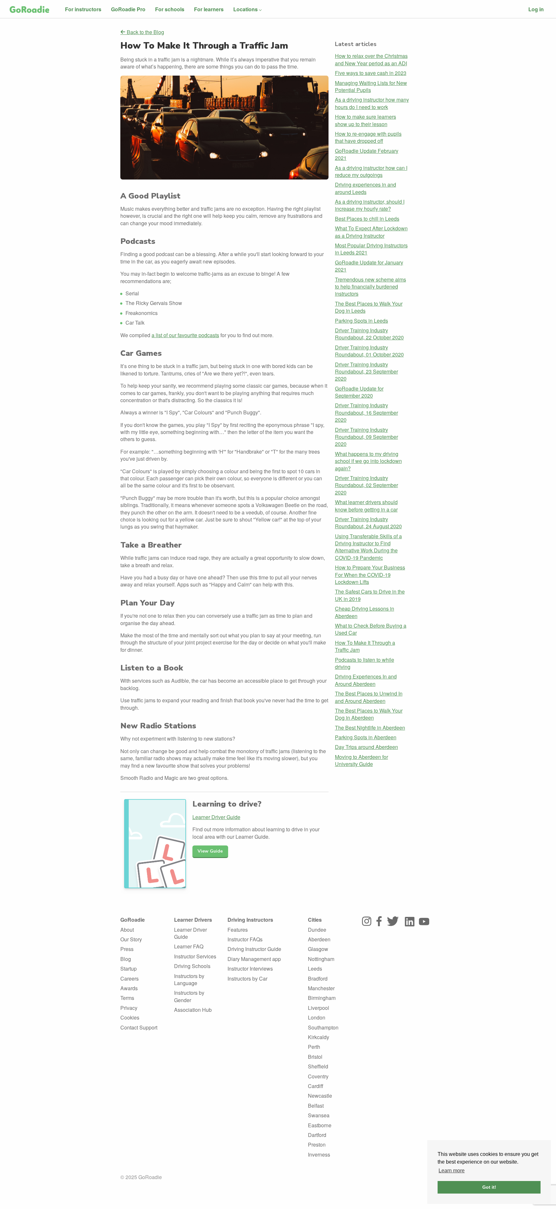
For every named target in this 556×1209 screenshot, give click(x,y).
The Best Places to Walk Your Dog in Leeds (369, 307)
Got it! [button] (489, 1187)
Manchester (321, 988)
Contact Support (138, 1027)
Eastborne (319, 1125)
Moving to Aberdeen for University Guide (361, 760)
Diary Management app (254, 959)
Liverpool (318, 1007)
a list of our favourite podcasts (185, 335)
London (316, 1017)
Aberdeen (319, 939)
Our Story (131, 939)
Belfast (316, 1105)
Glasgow (318, 949)
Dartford (317, 1135)
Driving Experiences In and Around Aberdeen (366, 680)
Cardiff (315, 1086)
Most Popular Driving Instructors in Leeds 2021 (371, 249)
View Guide (210, 851)
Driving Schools (192, 966)
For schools (169, 9)
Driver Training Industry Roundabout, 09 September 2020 (366, 437)
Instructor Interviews (250, 968)
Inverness (319, 1154)
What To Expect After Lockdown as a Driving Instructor (371, 232)
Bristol (315, 1056)
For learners (209, 9)
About (127, 929)
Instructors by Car (247, 978)
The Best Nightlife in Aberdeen (370, 727)
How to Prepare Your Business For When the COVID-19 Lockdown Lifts (370, 575)
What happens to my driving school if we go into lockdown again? (368, 461)
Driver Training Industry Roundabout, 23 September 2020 (366, 372)
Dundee (317, 929)
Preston (317, 1144)
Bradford (318, 978)
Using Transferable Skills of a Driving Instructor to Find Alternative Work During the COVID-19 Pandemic (368, 546)
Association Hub (193, 1009)
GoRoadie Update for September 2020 (359, 392)
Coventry (318, 1076)
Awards (129, 988)
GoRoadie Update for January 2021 (369, 266)
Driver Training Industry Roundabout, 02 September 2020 (366, 485)
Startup (128, 968)
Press (127, 949)
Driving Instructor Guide (254, 949)
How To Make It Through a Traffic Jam (365, 646)
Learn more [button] (452, 1170)
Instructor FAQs (245, 939)
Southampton (323, 1027)
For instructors (83, 9)
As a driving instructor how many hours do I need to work (372, 103)
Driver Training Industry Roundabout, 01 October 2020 (369, 351)
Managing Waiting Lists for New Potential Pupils (371, 86)
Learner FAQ (188, 946)
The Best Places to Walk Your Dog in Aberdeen (369, 714)
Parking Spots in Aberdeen (365, 737)
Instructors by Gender (189, 996)
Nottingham (321, 959)
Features (237, 929)
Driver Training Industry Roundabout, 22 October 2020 (369, 334)
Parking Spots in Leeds (361, 320)
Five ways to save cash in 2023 (370, 73)
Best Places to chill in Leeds (367, 218)
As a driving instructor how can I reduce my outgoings (371, 171)
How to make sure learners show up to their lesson (365, 120)
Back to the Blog (144, 32)
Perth (314, 1046)
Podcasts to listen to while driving (364, 663)
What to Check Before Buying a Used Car (370, 629)
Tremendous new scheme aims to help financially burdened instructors (370, 287)
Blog (125, 959)
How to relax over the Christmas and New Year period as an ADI (371, 59)
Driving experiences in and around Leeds (365, 188)
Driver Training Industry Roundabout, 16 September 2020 (366, 412)
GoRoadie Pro (128, 9)
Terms (127, 997)
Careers (129, 978)
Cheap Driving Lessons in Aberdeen (364, 612)
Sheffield (318, 1066)
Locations (245, 9)
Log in (536, 9)
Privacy (128, 1007)
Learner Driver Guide (216, 817)
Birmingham (322, 997)
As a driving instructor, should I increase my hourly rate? (369, 205)
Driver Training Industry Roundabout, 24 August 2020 (368, 522)
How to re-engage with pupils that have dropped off (368, 137)
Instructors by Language (189, 979)
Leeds (315, 968)
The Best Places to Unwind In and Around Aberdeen (369, 697)
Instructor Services (195, 956)
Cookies (129, 1017)
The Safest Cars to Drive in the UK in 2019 (370, 595)
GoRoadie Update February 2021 (366, 154)
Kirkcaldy (318, 1037)
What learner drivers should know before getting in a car (366, 505)
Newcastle (320, 1095)
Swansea (318, 1115)
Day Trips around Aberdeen (366, 747)
